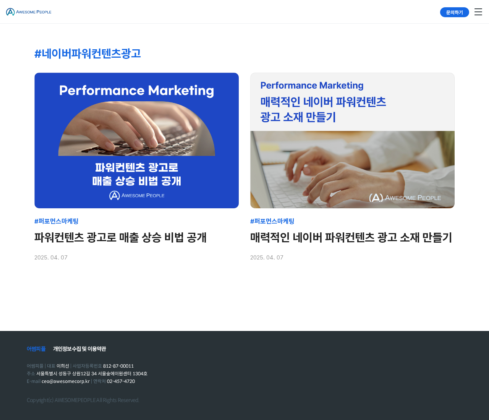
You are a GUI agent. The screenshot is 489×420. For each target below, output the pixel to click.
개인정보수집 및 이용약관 (79, 349)
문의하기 (454, 12)
